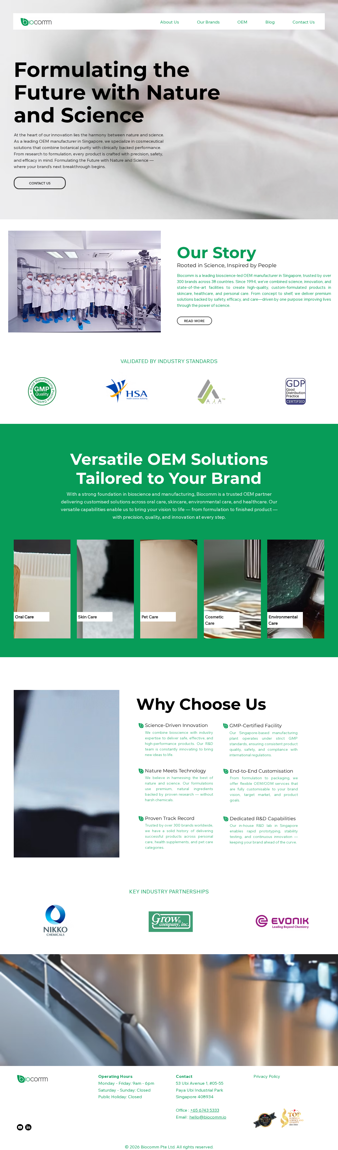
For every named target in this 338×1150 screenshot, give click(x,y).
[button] (163, 22)
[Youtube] (20, 1127)
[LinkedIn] (28, 1127)
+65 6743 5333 (204, 1110)
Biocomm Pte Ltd (158, 1146)
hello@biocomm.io (207, 1117)
